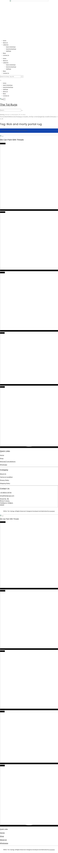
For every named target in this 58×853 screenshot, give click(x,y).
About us (5, 60)
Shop (1, 458)
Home (4, 58)
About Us (3, 474)
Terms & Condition (6, 477)
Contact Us (6, 73)
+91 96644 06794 (5, 493)
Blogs (4, 71)
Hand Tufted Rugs (10, 65)
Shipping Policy (5, 483)
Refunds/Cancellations (7, 462)
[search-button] (22, 110)
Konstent (52, 511)
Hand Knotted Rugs (11, 67)
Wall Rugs (8, 69)
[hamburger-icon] (0, 80)
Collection (5, 62)
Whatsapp (3, 465)
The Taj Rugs (8, 105)
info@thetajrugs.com (7, 496)
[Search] (22, 76)
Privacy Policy (4, 480)
